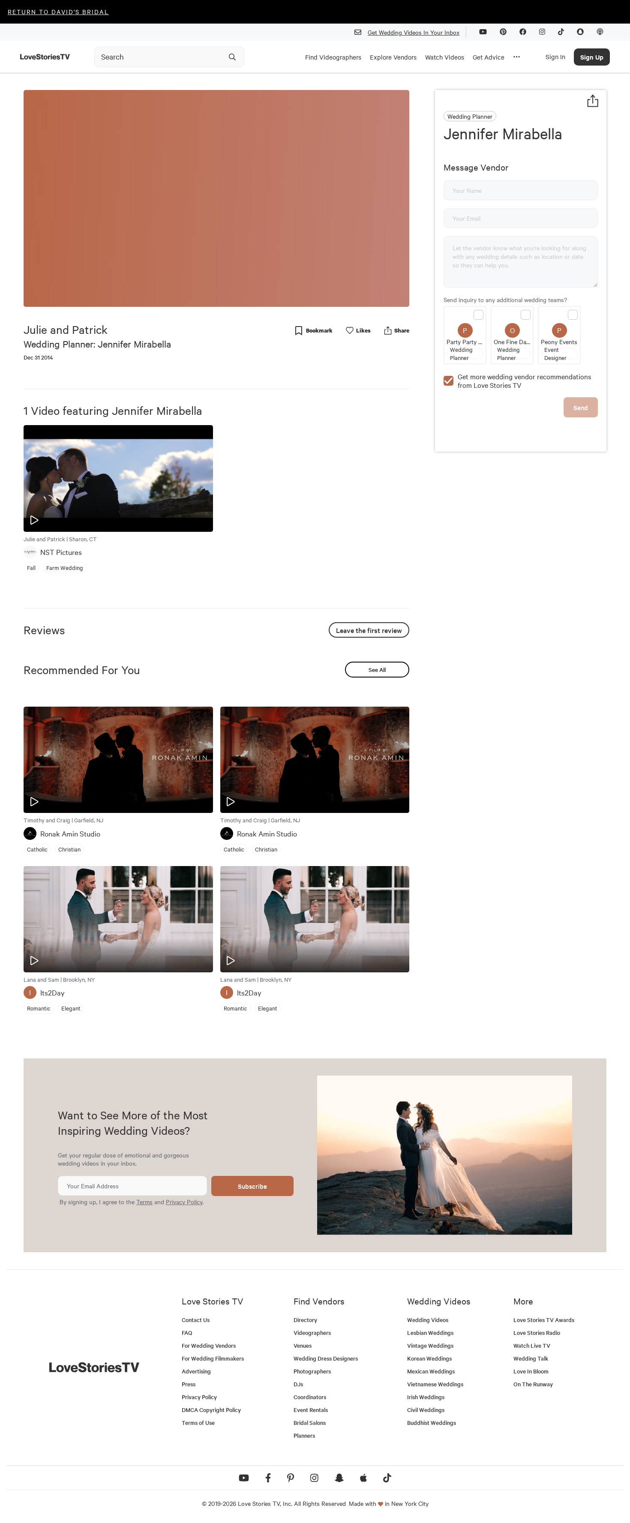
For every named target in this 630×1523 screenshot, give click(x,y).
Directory (305, 1320)
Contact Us (196, 1320)
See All (377, 670)
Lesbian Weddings (430, 1332)
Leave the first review (369, 630)
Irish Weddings (425, 1397)
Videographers (312, 1332)
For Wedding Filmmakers (213, 1358)
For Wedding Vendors (209, 1345)
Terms (144, 1201)
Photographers (312, 1371)
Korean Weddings (429, 1358)
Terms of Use (198, 1422)
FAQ (187, 1332)
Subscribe (252, 1185)
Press (188, 1384)
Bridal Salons (310, 1422)
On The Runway (533, 1384)
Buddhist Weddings (431, 1422)
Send (580, 407)
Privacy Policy (184, 1201)
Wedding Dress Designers (326, 1358)
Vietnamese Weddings (435, 1384)
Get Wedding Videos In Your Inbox (413, 32)
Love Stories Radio (536, 1332)
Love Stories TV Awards (543, 1320)
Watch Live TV (531, 1345)
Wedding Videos (427, 1320)
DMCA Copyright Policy (211, 1410)
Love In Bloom (531, 1371)
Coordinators (310, 1397)
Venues (303, 1345)
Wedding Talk (530, 1358)
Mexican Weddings (431, 1371)
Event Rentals (311, 1410)
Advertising (196, 1371)
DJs (298, 1384)
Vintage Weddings (430, 1345)
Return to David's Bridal (58, 11)
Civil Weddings (425, 1410)
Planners (304, 1435)
